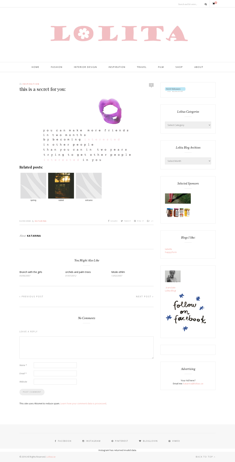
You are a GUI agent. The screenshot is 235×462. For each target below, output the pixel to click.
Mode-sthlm (118, 272)
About (198, 67)
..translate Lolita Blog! (170, 289)
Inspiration (117, 67)
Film (161, 67)
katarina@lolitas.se (193, 383)
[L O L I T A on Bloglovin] (175, 91)
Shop (179, 67)
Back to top (205, 456)
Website (23, 381)
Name (23, 365)
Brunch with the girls (30, 272)
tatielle (168, 249)
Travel (142, 67)
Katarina (41, 221)
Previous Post (32, 296)
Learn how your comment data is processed (83, 403)
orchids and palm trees (78, 272)
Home (35, 67)
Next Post (144, 296)
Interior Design (85, 67)
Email (22, 373)
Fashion (56, 67)
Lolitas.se (51, 456)
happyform (171, 252)
